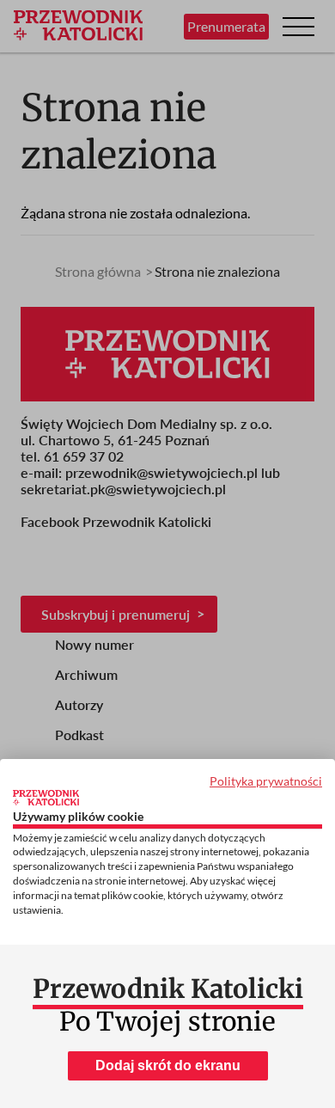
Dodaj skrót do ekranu (168, 1065)
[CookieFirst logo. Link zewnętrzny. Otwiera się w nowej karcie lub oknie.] (46, 797)
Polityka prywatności (266, 781)
